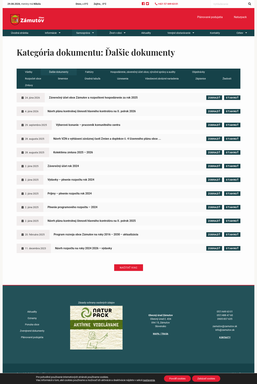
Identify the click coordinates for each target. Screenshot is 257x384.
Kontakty (215, 33)
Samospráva (83, 33)
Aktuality (146, 33)
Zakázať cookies (206, 378)
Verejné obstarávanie (178, 33)
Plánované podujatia (210, 17)
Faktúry (89, 72)
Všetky (28, 72)
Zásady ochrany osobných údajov (96, 302)
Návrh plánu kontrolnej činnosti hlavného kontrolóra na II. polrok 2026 (92, 111)
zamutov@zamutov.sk (225, 326)
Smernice (63, 78)
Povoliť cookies (177, 378)
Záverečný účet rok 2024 (63, 166)
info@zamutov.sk (224, 330)
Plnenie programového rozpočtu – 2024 (72, 207)
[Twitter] (147, 4)
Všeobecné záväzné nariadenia (162, 78)
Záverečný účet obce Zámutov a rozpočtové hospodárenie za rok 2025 (93, 97)
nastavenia (149, 380)
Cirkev (240, 33)
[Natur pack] (96, 327)
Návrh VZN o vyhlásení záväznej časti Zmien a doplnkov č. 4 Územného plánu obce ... (107, 138)
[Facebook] (143, 4)
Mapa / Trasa (160, 334)
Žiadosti (227, 78)
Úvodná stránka (19, 33)
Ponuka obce (32, 324)
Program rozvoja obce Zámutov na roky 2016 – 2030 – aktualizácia (96, 234)
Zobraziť (214, 97)
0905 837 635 (224, 318)
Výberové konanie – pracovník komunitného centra (88, 125)
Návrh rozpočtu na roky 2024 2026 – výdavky (83, 248)
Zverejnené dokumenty (32, 330)
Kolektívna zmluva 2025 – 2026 (73, 152)
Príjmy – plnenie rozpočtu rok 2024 (70, 193)
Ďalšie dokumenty (58, 72)
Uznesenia (122, 78)
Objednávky (198, 72)
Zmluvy (29, 85)
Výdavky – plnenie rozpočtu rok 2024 (71, 179)
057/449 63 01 (225, 311)
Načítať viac (128, 267)
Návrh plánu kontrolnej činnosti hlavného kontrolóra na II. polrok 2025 (92, 220)
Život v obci (115, 33)
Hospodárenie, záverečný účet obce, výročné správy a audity (142, 72)
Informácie (51, 33)
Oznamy (32, 318)
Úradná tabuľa (92, 78)
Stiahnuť (232, 97)
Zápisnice (200, 78)
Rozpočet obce (33, 78)
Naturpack (240, 17)
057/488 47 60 (225, 315)
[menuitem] (210, 17)
